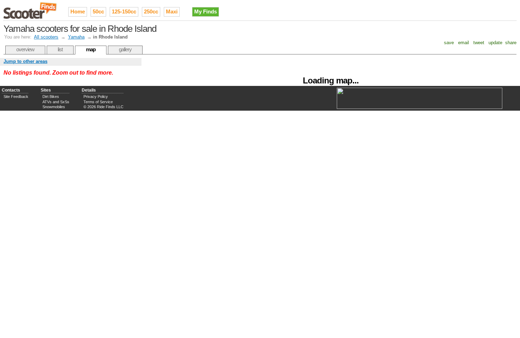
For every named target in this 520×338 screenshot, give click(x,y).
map (91, 49)
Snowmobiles (53, 107)
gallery (125, 49)
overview (25, 49)
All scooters (46, 37)
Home (77, 11)
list (60, 49)
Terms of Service (98, 102)
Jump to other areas (25, 61)
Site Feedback (16, 96)
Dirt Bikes (50, 96)
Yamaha (76, 37)
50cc (98, 11)
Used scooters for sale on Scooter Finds (31, 10)
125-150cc (124, 11)
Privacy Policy (95, 96)
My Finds (205, 11)
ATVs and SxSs (55, 102)
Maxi (172, 11)
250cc (151, 11)
